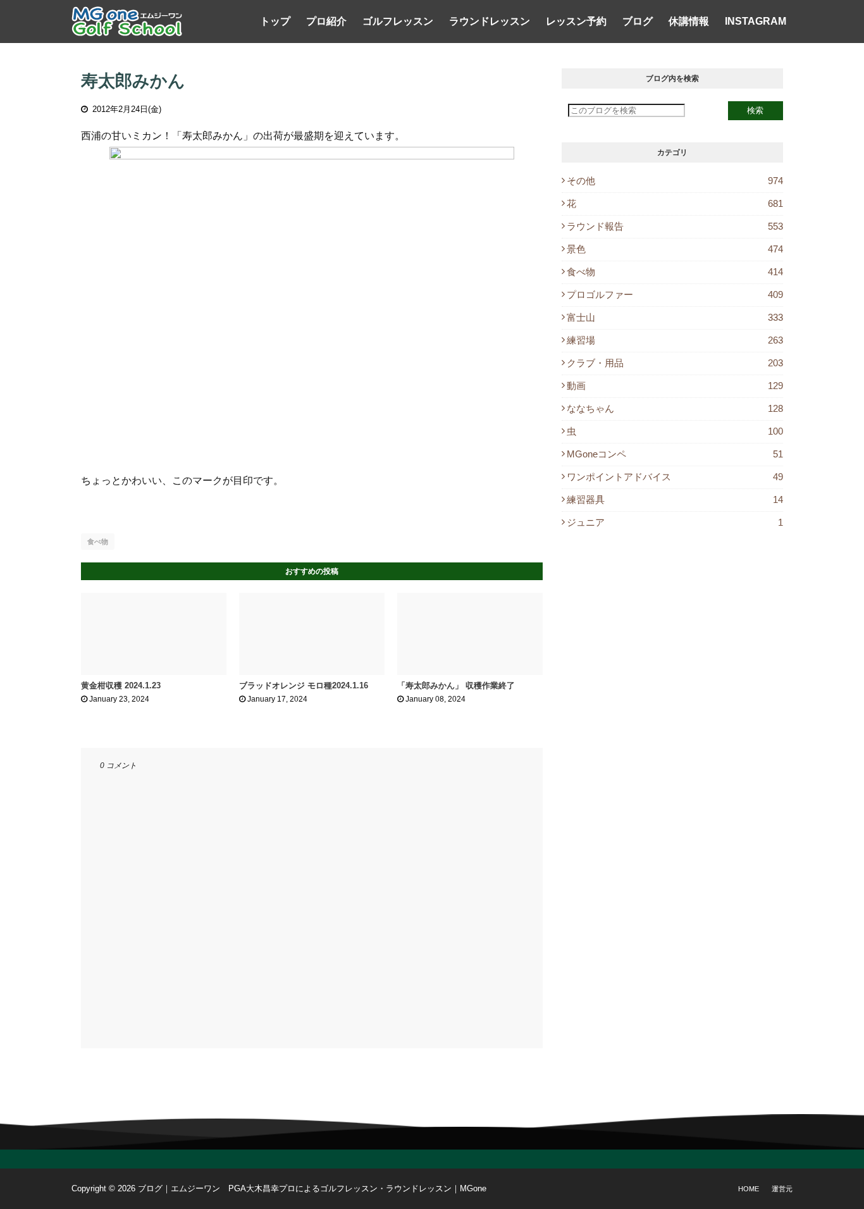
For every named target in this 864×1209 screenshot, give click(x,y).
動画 (675, 385)
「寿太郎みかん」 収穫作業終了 (456, 685)
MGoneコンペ (675, 454)
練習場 (675, 340)
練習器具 (675, 499)
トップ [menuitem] (275, 21)
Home (748, 1189)
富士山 (675, 317)
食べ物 (97, 541)
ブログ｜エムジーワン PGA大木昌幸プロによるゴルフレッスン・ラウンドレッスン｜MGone (312, 1188)
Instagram (755, 21)
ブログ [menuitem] (637, 21)
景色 (675, 249)
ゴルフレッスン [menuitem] (397, 21)
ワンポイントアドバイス (675, 476)
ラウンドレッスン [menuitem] (489, 21)
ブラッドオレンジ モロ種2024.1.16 (303, 685)
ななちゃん (675, 408)
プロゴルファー (675, 294)
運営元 (782, 1189)
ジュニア (675, 522)
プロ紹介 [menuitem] (326, 21)
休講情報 (689, 21)
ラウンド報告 (675, 226)
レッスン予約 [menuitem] (576, 21)
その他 (675, 180)
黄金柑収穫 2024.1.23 (121, 685)
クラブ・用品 (675, 362)
